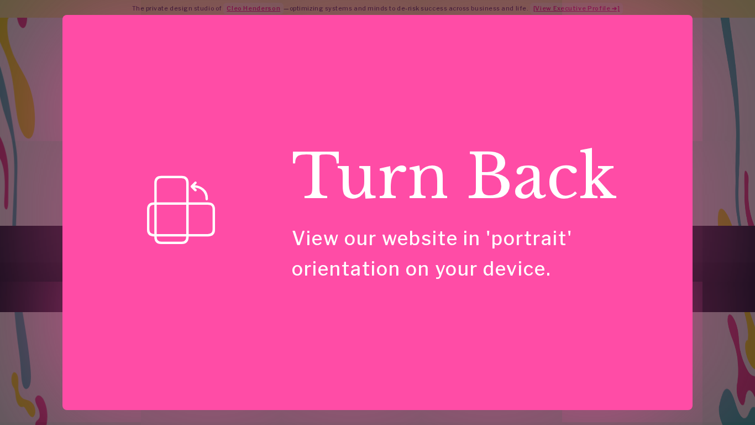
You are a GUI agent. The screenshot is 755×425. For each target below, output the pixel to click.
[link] (181, 211)
